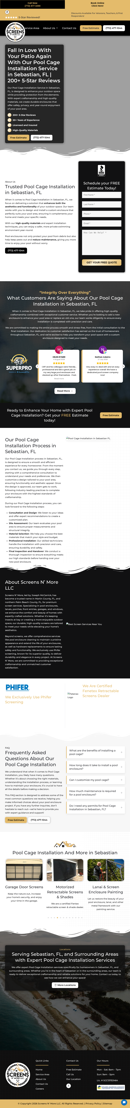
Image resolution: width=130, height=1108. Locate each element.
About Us (41, 1079)
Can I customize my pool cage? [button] (89, 779)
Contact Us (69, 28)
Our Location (73, 1079)
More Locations (67, 985)
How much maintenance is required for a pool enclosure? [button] (92, 793)
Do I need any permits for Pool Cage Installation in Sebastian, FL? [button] (92, 807)
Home (39, 1069)
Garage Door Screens (24, 887)
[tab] (48, 917)
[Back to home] (15, 32)
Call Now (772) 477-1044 (32, 4)
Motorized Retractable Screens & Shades (65, 892)
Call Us (70, 1074)
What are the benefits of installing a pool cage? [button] (92, 752)
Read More (63, 391)
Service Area (31, 28)
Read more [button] (102, 379)
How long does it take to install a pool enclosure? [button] (93, 767)
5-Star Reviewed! (29, 17)
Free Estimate (91, 28)
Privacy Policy (93, 1103)
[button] (123, 366)
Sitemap (107, 1103)
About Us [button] (49, 28)
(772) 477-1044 (114, 28)
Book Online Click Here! (97, 4)
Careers (40, 1088)
